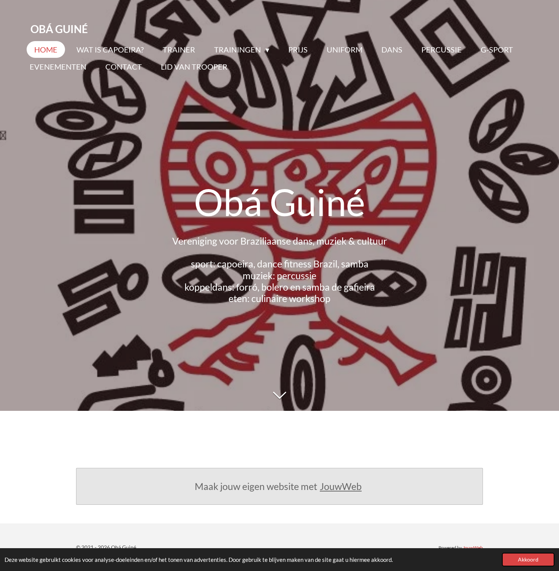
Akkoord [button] (528, 560)
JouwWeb (341, 486)
